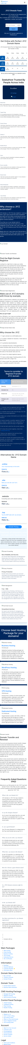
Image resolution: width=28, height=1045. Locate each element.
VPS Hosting (7, 955)
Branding (6, 965)
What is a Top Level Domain (11, 1019)
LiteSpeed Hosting (8, 1004)
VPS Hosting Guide (9, 1022)
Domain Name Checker (10, 985)
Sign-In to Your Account (10, 1028)
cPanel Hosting (7, 1002)
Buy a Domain (7, 975)
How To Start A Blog (9, 1016)
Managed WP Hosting (9, 994)
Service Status (7, 1036)
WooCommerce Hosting (10, 997)
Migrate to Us (7, 1014)
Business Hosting (8, 953)
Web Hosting (7, 950)
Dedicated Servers (8, 957)
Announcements (8, 1032)
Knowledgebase (8, 1031)
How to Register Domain (10, 1020)
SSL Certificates (8, 958)
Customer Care (8, 1029)
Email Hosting (7, 952)
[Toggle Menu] (24, 2)
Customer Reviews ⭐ (9, 968)
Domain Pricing (13, 527)
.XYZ (18, 25)
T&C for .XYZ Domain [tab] (17, 381)
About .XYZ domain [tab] (4, 381)
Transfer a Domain (8, 977)
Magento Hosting (8, 995)
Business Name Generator (10, 987)
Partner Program (8, 1034)
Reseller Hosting (8, 1007)
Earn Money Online (8, 1017)
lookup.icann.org (5, 430)
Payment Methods (8, 967)
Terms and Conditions (9, 1042)
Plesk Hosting (7, 1006)
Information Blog (8, 970)
